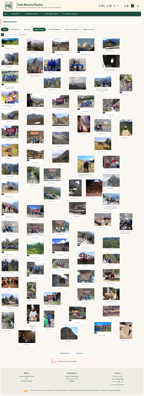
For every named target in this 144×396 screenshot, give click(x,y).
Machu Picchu (39, 29)
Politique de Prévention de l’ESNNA (110, 390)
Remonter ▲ (65, 353)
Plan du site (51, 390)
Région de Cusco (88, 29)
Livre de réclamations (117, 384)
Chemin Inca (15, 29)
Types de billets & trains (26, 376)
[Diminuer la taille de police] (128, 6)
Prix (26, 378)
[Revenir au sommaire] (6, 14)
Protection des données (92, 390)
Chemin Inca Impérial (72, 29)
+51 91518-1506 (118, 379)
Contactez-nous (117, 376)
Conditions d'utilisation (62, 390)
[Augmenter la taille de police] (125, 6)
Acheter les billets (26, 381)
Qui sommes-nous (72, 378)
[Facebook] (70, 381)
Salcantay (27, 29)
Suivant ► (80, 353)
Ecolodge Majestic (54, 29)
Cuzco (5, 29)
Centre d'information (72, 376)
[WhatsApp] (74, 381)
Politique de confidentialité (77, 390)
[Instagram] (72, 381)
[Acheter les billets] (138, 6)
